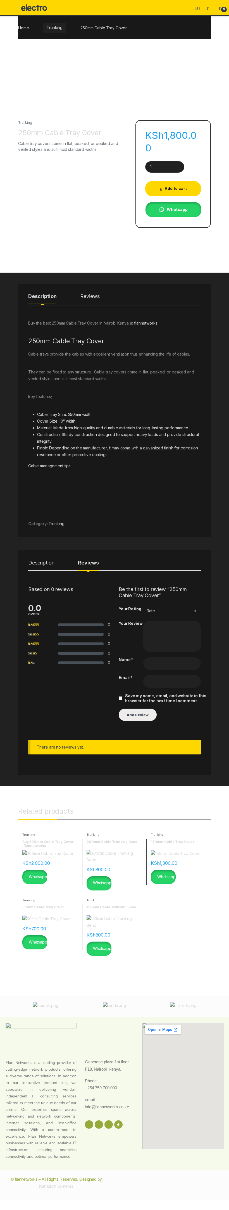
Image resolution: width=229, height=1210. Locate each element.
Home (23, 27)
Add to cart (175, 188)
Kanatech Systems (56, 1186)
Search (198, 7)
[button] (173, 209)
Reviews (89, 296)
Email (125, 677)
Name (126, 659)
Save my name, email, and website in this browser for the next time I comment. (165, 698)
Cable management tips (49, 465)
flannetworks (145, 323)
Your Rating (130, 608)
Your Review (130, 623)
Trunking (55, 27)
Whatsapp (177, 209)
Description (42, 296)
